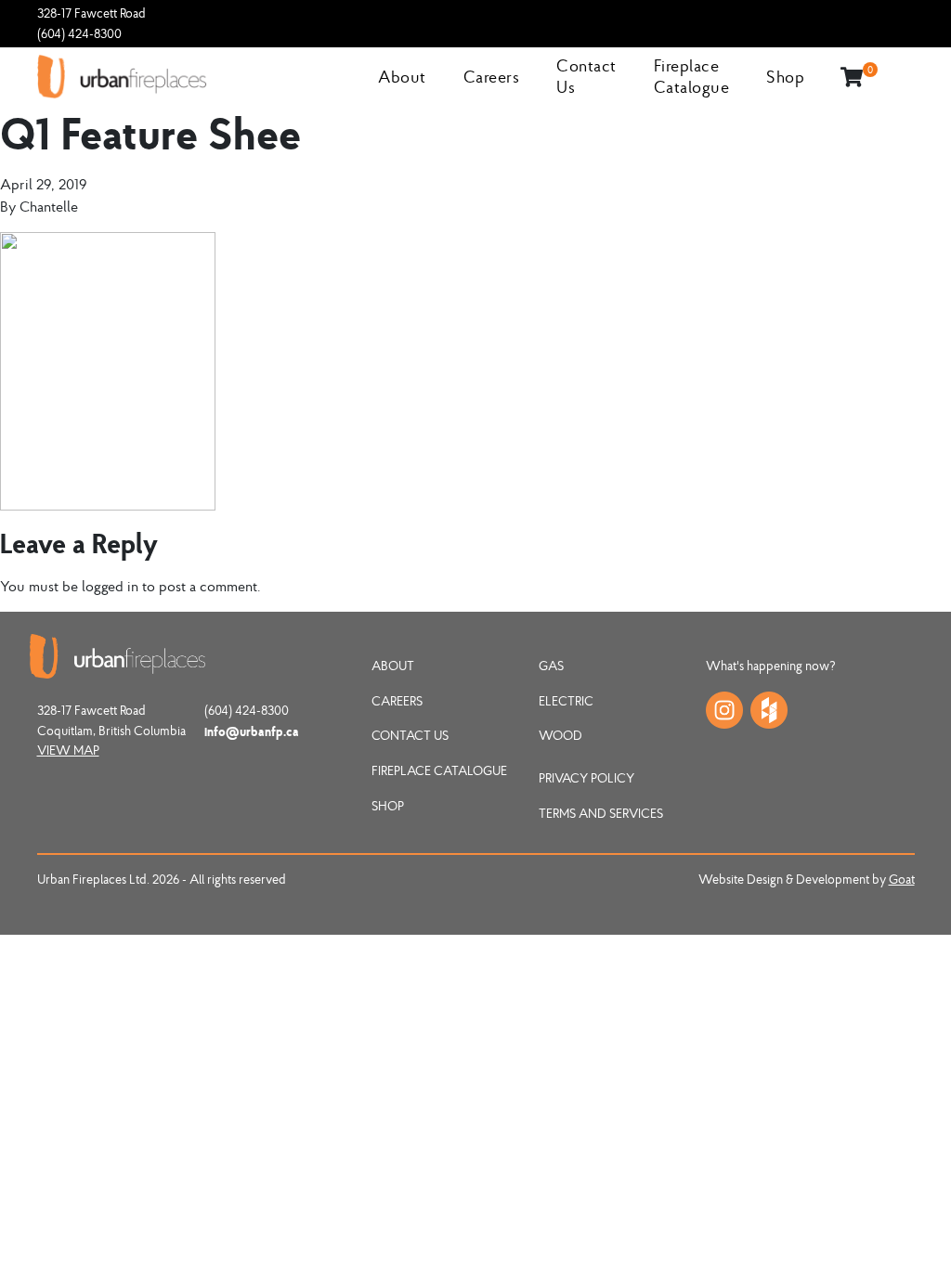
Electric (566, 700)
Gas (551, 665)
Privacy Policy (586, 778)
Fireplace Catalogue (692, 76)
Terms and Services (601, 813)
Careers (491, 76)
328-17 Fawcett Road (91, 13)
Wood (560, 735)
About (402, 76)
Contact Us (410, 735)
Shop (785, 76)
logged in (110, 585)
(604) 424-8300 (79, 33)
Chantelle (49, 206)
